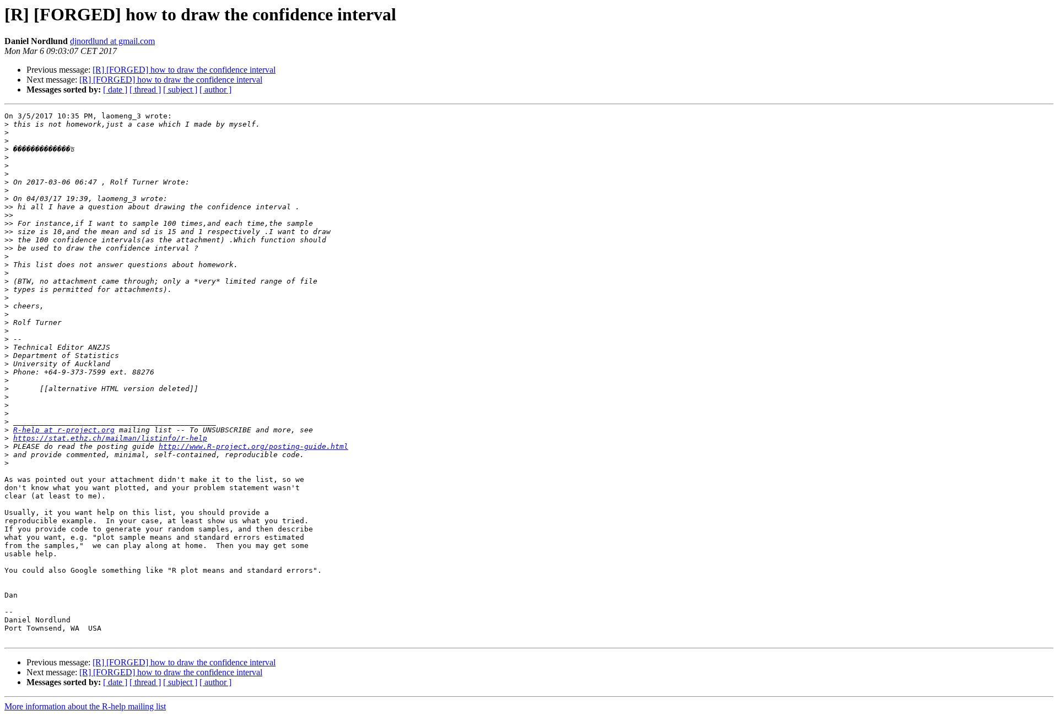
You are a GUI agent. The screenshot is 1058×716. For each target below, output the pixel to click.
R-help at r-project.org (64, 430)
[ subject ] (180, 89)
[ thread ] (145, 89)
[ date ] (115, 89)
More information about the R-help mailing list (85, 706)
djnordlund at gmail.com (112, 41)
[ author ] (215, 89)
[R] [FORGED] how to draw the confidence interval (184, 69)
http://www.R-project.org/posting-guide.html (253, 446)
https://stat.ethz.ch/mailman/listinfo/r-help (110, 438)
